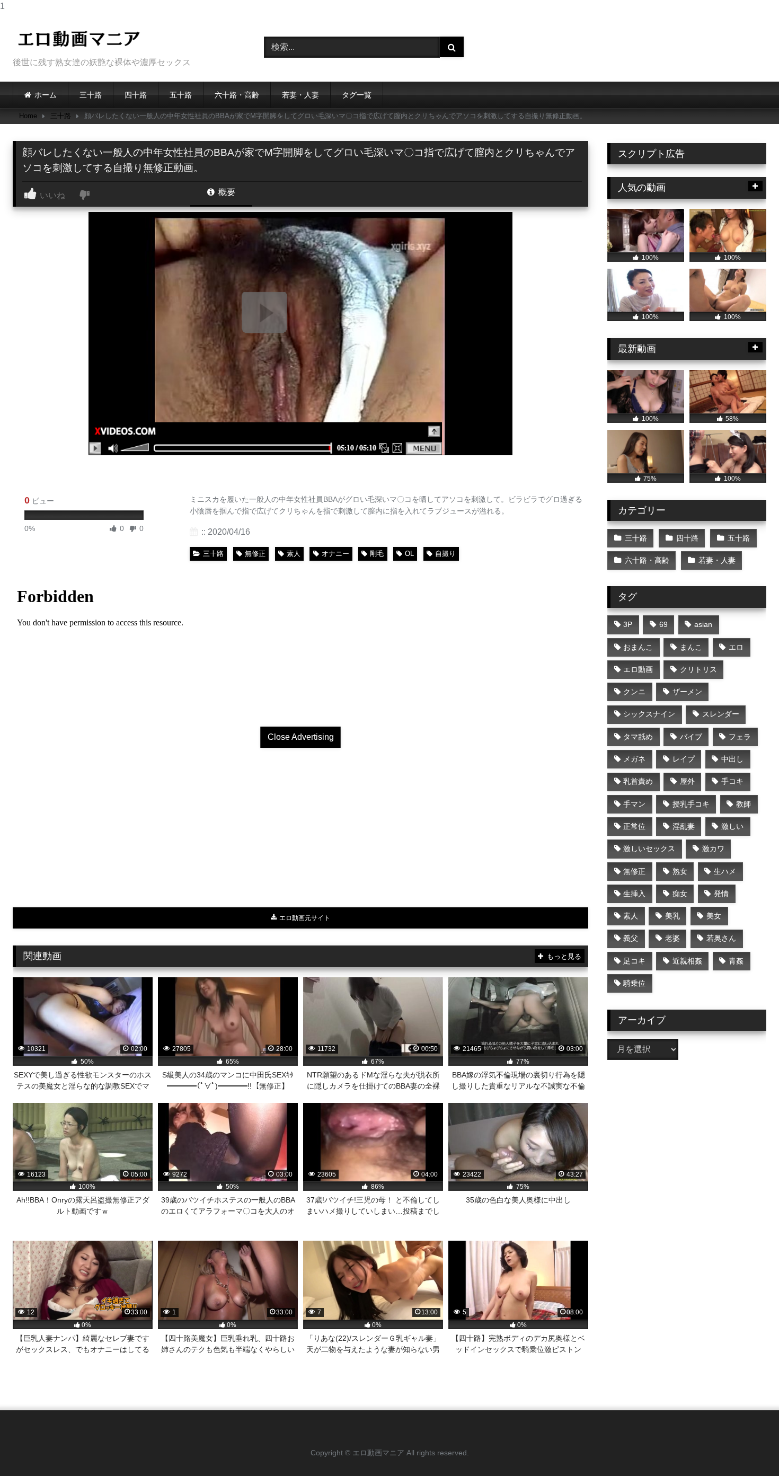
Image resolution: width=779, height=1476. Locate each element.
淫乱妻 (683, 826)
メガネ (634, 759)
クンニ (634, 691)
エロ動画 (638, 669)
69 (663, 624)
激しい (732, 826)
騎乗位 (634, 983)
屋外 (687, 781)
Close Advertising (301, 736)
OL (409, 554)
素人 (293, 554)
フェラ (740, 736)
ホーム (45, 95)
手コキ (732, 781)
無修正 (255, 554)
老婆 (672, 938)
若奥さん (721, 938)
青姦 (736, 961)
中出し (732, 759)
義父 (630, 938)
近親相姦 (687, 961)
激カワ (713, 848)
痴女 (679, 893)
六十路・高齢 (237, 95)
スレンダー (720, 714)
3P (627, 624)
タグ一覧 (356, 95)
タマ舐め (638, 736)
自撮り (445, 554)
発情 (721, 893)
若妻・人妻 (300, 95)
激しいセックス (649, 848)
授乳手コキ (691, 804)
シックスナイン (649, 714)
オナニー (335, 554)
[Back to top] (746, 1446)
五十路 (181, 95)
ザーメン (687, 691)
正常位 (634, 826)
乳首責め (638, 781)
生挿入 (634, 893)
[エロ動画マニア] (79, 38)
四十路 (136, 95)
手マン (634, 804)
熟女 (679, 871)
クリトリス (698, 669)
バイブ (691, 736)
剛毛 (377, 554)
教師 (743, 804)
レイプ (683, 759)
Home (28, 116)
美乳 (672, 916)
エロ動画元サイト (304, 918)
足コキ (634, 961)
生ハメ (725, 871)
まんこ (691, 647)
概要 (225, 192)
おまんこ (638, 647)
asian (703, 624)
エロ (736, 647)
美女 (713, 916)
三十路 (90, 95)
